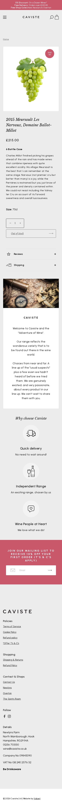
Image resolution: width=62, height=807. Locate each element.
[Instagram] (9, 716)
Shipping (18, 264)
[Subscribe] (50, 570)
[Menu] (5, 17)
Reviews (18, 254)
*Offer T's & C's (11, 643)
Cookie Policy (9, 632)
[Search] (51, 17)
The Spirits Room (12, 699)
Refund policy (10, 637)
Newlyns (7, 687)
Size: (9, 209)
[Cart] (58, 17)
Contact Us (9, 682)
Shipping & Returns (13, 659)
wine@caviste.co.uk (15, 748)
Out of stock (17, 233)
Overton (7, 693)
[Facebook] (4, 716)
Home (6, 39)
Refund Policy (10, 665)
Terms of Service (12, 626)
